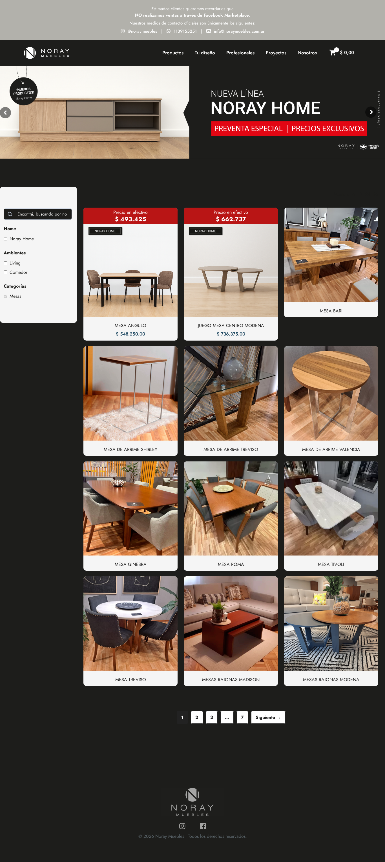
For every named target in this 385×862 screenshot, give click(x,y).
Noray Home (22, 239)
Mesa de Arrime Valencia (331, 449)
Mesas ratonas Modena (331, 679)
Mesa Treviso (130, 679)
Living (15, 263)
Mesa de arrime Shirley (130, 449)
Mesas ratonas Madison (231, 679)
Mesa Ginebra (131, 564)
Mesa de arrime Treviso (230, 449)
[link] (353, 194)
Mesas (15, 296)
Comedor (18, 273)
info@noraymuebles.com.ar (239, 31)
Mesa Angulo (130, 325)
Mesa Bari (331, 311)
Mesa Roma (231, 564)
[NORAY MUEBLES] (46, 52)
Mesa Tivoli (331, 564)
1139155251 (185, 31)
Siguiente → (268, 717)
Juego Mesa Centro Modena (231, 325)
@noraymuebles (142, 31)
